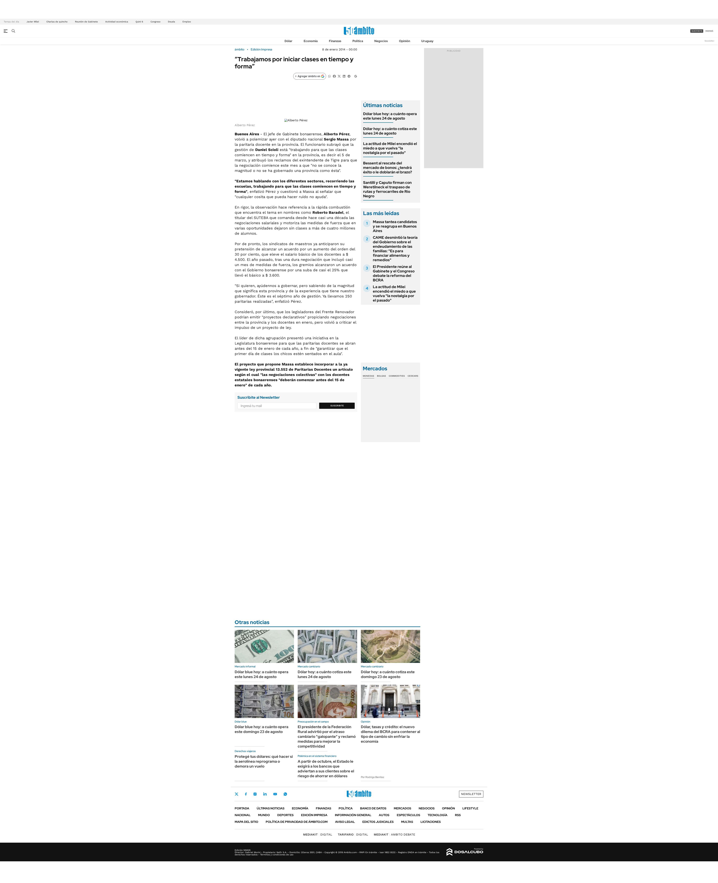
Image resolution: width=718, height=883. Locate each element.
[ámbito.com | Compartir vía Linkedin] (344, 76)
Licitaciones (431, 822)
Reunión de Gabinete (86, 21)
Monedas (368, 376)
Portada (242, 808)
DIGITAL (317, 834)
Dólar (288, 41)
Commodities (397, 376)
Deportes (285, 815)
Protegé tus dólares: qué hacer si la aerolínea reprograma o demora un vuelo (264, 761)
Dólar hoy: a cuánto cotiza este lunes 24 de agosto (390, 131)
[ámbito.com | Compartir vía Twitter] (339, 76)
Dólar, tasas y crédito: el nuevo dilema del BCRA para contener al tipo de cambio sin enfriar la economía (390, 734)
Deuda (171, 21)
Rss (458, 815)
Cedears (413, 376)
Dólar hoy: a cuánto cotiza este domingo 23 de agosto (388, 674)
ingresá (709, 31)
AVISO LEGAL (345, 822)
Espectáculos (408, 815)
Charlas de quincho (56, 21)
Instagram (255, 794)
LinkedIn (265, 794)
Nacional (243, 815)
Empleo (186, 21)
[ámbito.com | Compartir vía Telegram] (348, 76)
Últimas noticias (270, 808)
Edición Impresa (314, 815)
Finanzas (335, 41)
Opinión (404, 41)
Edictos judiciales (378, 822)
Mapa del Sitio (246, 822)
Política (357, 41)
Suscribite (337, 405)
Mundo (264, 815)
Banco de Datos (373, 808)
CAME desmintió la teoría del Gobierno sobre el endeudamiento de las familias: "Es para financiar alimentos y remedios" (395, 248)
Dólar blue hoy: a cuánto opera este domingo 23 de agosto (261, 729)
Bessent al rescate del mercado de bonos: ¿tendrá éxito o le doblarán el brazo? (387, 168)
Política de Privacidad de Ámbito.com (297, 822)
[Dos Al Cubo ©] (465, 852)
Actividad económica (116, 21)
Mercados (402, 808)
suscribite (696, 31)
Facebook (246, 794)
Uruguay (427, 41)
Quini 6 (139, 21)
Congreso (155, 21)
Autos (384, 815)
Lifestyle (470, 808)
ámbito (239, 49)
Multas (407, 822)
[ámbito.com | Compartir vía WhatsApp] (329, 76)
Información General (353, 815)
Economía (311, 41)
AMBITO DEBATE (394, 834)
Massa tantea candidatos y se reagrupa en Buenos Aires (395, 226)
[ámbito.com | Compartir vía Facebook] (334, 76)
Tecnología (437, 815)
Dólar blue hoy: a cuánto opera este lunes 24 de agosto (390, 116)
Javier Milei (33, 21)
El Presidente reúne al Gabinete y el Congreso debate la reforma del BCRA (394, 273)
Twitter (236, 794)
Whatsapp (285, 794)
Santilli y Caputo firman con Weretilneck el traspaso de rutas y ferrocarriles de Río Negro (387, 189)
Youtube (275, 794)
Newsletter (709, 41)
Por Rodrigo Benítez (372, 777)
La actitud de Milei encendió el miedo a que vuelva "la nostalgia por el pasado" (390, 148)
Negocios (381, 41)
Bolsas (381, 376)
